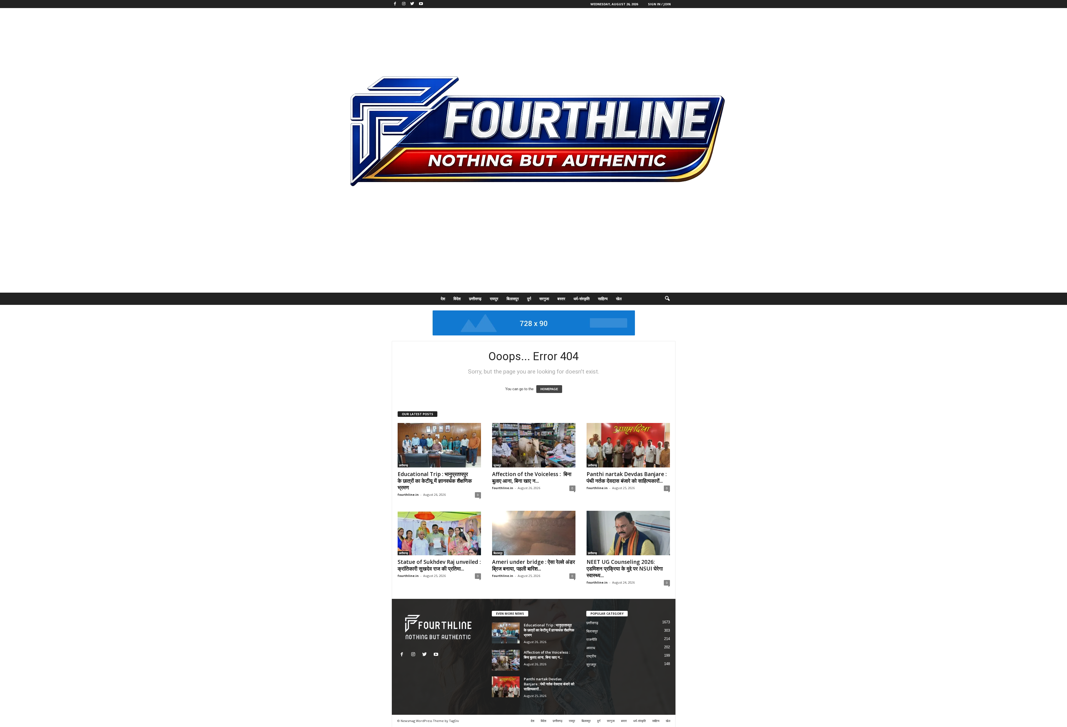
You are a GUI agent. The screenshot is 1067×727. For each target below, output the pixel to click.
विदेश (457, 298)
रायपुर (494, 298)
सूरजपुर (497, 465)
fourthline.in (408, 494)
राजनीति (591, 640)
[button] (667, 299)
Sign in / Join (659, 4)
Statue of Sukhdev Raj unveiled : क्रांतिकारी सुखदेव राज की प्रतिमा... (439, 565)
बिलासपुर (513, 298)
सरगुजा (544, 298)
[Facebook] (395, 4)
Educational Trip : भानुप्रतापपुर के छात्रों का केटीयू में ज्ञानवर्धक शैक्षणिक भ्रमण (435, 480)
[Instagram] (403, 4)
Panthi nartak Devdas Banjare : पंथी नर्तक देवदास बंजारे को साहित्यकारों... (627, 477)
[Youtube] (421, 4)
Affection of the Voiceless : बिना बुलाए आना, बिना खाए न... (531, 477)
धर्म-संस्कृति (582, 298)
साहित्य (603, 298)
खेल (619, 298)
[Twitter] (412, 4)
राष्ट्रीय (591, 656)
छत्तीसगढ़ (475, 298)
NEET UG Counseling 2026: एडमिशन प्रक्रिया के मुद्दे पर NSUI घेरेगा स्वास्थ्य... (625, 568)
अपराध (590, 648)
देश (443, 298)
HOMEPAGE (549, 389)
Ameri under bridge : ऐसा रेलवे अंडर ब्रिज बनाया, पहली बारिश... (533, 565)
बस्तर (561, 298)
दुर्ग (529, 298)
